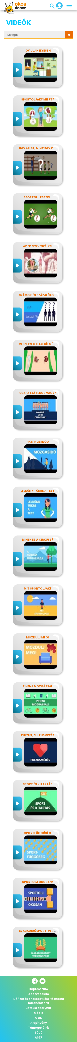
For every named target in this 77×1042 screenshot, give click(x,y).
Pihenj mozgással (38, 686)
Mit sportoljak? (38, 588)
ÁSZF (38, 1037)
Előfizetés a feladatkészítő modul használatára (38, 1001)
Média (38, 1013)
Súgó (39, 1032)
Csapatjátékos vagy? (37, 393)
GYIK (38, 1018)
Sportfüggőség (37, 833)
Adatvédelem (38, 994)
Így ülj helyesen (37, 50)
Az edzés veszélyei (37, 246)
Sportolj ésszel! (38, 197)
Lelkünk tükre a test (38, 491)
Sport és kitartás (37, 784)
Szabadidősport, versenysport (45, 931)
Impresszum (38, 989)
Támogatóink (38, 1028)
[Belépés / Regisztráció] (58, 5)
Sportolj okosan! (37, 882)
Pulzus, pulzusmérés (37, 735)
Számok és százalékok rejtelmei (45, 295)
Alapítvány (38, 1023)
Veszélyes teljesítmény (38, 344)
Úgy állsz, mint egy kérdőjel (42, 148)
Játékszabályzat (38, 1008)
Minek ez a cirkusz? (37, 540)
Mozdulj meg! (37, 637)
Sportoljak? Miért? (37, 99)
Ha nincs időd (37, 442)
